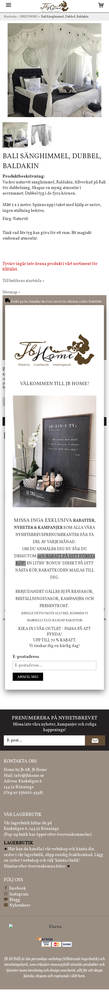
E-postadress (26, 657)
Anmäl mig (28, 677)
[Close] (103, 305)
